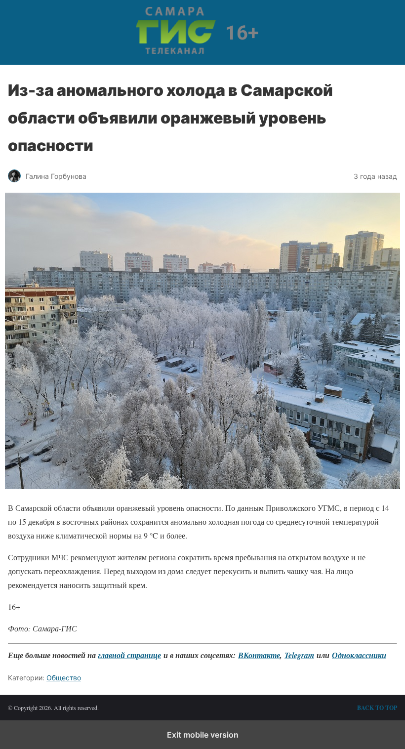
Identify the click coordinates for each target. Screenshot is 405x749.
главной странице (129, 655)
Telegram (299, 655)
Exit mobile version (203, 735)
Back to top (377, 708)
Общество (63, 677)
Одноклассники (359, 655)
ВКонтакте (259, 655)
